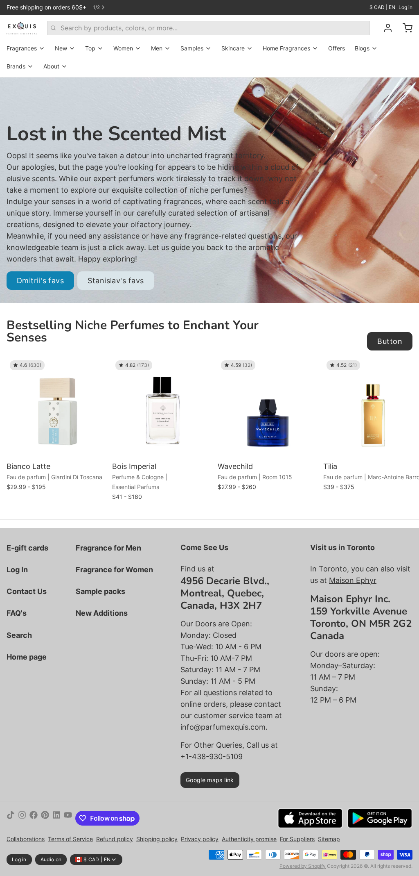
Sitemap (329, 838)
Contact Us (27, 591)
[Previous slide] (377, 370)
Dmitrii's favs (40, 280)
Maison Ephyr (352, 580)
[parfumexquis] (22, 27)
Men (156, 48)
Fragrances (22, 48)
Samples (191, 48)
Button (389, 341)
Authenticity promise (249, 838)
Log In (17, 569)
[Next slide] (403, 370)
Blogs (362, 48)
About (51, 66)
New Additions (102, 613)
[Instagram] (22, 818)
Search (19, 635)
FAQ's (17, 613)
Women (123, 48)
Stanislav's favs (116, 280)
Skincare (233, 48)
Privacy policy (200, 838)
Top (90, 48)
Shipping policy (157, 838)
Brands (16, 66)
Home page (27, 657)
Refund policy (114, 838)
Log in (405, 7)
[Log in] (384, 28)
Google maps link (210, 779)
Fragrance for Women (114, 569)
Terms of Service (70, 838)
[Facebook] (33, 818)
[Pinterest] (45, 818)
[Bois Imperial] (163, 408)
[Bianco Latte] (57, 408)
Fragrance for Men (108, 548)
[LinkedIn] (56, 818)
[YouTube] (68, 818)
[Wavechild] (268, 408)
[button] (57, 447)
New (61, 48)
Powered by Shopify (302, 866)
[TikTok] (11, 818)
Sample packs (100, 591)
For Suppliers (297, 838)
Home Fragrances (286, 48)
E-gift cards (27, 548)
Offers (336, 48)
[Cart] (404, 28)
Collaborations (26, 838)
